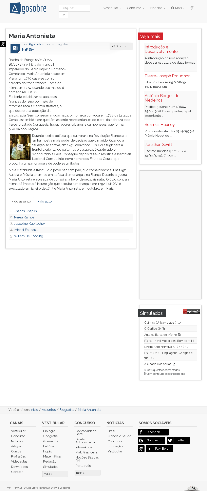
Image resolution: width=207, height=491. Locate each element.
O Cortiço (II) (152, 328)
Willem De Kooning (28, 236)
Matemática (52, 456)
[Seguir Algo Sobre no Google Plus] (31, 49)
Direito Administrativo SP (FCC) (164, 346)
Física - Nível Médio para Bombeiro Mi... (170, 340)
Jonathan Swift (158, 144)
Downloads (19, 467)
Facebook (153, 432)
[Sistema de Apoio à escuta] (3, 44)
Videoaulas (19, 461)
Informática (84, 447)
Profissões (18, 456)
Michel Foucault (26, 230)
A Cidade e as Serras (157, 364)
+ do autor (45, 201)
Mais (178, 8)
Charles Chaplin (25, 211)
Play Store (161, 448)
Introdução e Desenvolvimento (161, 49)
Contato (17, 472)
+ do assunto (21, 201)
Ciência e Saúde (119, 436)
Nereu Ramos (24, 217)
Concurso (134, 8)
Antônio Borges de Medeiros (162, 98)
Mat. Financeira (86, 452)
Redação (50, 461)
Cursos (16, 451)
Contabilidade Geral (86, 432)
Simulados (50, 467)
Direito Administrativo (86, 440)
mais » (48, 473)
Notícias (156, 8)
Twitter (180, 440)
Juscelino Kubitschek (29, 224)
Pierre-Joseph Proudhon (167, 75)
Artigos (16, 446)
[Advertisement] (102, 83)
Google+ (152, 440)
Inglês (47, 451)
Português (83, 466)
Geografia (50, 436)
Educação (115, 446)
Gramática (50, 441)
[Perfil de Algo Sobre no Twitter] (26, 49)
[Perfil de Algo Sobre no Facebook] (22, 49)
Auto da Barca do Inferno (160, 334)
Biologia (49, 431)
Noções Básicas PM (87, 459)
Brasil (111, 431)
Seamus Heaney (160, 124)
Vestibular (111, 8)
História (48, 446)
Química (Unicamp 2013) (160, 322)
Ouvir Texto (122, 46)
